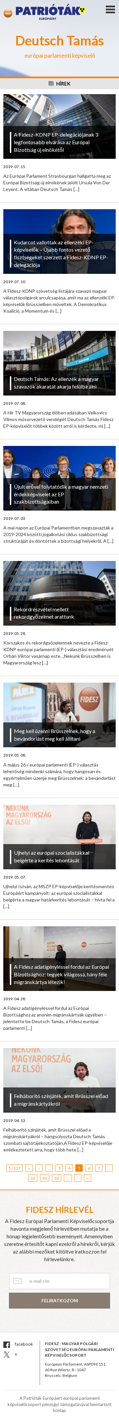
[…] (76, 189)
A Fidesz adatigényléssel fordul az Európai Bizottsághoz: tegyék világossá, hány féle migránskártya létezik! (61, 974)
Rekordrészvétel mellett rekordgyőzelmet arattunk (44, 613)
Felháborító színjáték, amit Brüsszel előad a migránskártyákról (61, 1100)
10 (32, 1178)
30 (56, 1178)
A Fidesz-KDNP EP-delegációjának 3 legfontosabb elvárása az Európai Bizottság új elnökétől (56, 142)
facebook (23, 1344)
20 (44, 1178)
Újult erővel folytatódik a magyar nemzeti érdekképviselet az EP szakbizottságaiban (61, 494)
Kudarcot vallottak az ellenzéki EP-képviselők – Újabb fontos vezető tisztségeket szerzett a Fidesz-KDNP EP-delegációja (61, 253)
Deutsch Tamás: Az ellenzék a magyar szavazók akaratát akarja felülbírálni (56, 383)
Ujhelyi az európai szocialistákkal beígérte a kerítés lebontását (51, 856)
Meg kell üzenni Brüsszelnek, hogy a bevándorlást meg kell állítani (54, 735)
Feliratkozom (59, 1300)
